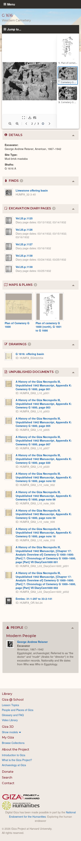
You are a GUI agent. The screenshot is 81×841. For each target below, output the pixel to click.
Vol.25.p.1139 (24, 267)
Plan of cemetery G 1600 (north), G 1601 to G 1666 (49, 326)
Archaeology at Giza (14, 765)
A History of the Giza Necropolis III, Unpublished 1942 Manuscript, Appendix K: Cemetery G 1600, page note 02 (44, 477)
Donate (7, 771)
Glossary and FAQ (13, 715)
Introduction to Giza (13, 755)
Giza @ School (13, 699)
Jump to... (14, 29)
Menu (11, 4)
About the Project (15, 749)
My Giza (8, 737)
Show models (10, 732)
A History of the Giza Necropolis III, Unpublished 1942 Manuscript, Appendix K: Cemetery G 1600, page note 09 (44, 514)
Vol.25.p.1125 (24, 218)
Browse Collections (13, 743)
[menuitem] (40, 732)
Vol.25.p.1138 (24, 255)
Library (7, 694)
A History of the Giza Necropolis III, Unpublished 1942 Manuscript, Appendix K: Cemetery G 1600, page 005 (44, 422)
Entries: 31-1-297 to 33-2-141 (34, 599)
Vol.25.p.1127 (24, 244)
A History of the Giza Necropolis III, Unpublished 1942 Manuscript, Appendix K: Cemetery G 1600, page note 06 (44, 495)
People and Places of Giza (17, 710)
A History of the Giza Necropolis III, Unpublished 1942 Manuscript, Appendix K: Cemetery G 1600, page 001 (44, 385)
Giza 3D (8, 726)
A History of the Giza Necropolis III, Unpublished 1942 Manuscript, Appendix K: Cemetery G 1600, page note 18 (44, 532)
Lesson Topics (10, 705)
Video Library (10, 720)
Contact (8, 783)
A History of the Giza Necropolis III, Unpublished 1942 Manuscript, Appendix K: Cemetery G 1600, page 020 (44, 458)
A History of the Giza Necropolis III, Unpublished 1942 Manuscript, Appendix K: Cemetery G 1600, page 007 (44, 440)
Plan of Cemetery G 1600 (17, 325)
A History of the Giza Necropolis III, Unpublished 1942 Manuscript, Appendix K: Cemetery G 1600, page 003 (44, 403)
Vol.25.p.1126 (24, 229)
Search (7, 777)
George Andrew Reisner (32, 642)
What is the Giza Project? (17, 760)
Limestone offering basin (32, 190)
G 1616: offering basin (30, 354)
